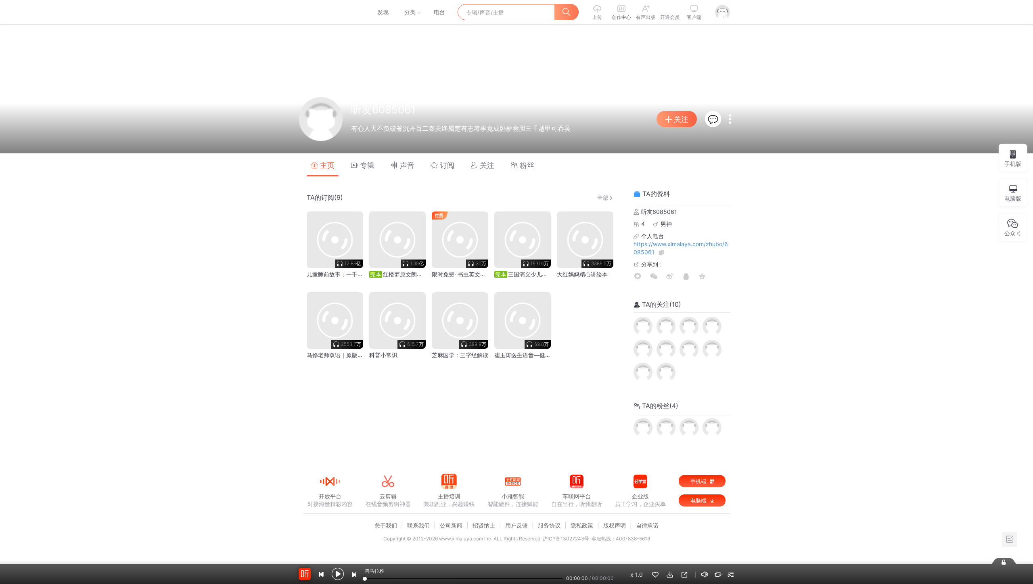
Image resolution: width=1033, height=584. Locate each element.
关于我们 (385, 525)
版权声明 (614, 525)
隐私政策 (582, 525)
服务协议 (549, 525)
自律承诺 (647, 525)
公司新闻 (451, 525)
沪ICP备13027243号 (566, 539)
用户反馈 (516, 525)
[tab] (323, 164)
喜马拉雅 (330, 12)
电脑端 (699, 500)
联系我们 (418, 525)
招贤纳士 (484, 525)
